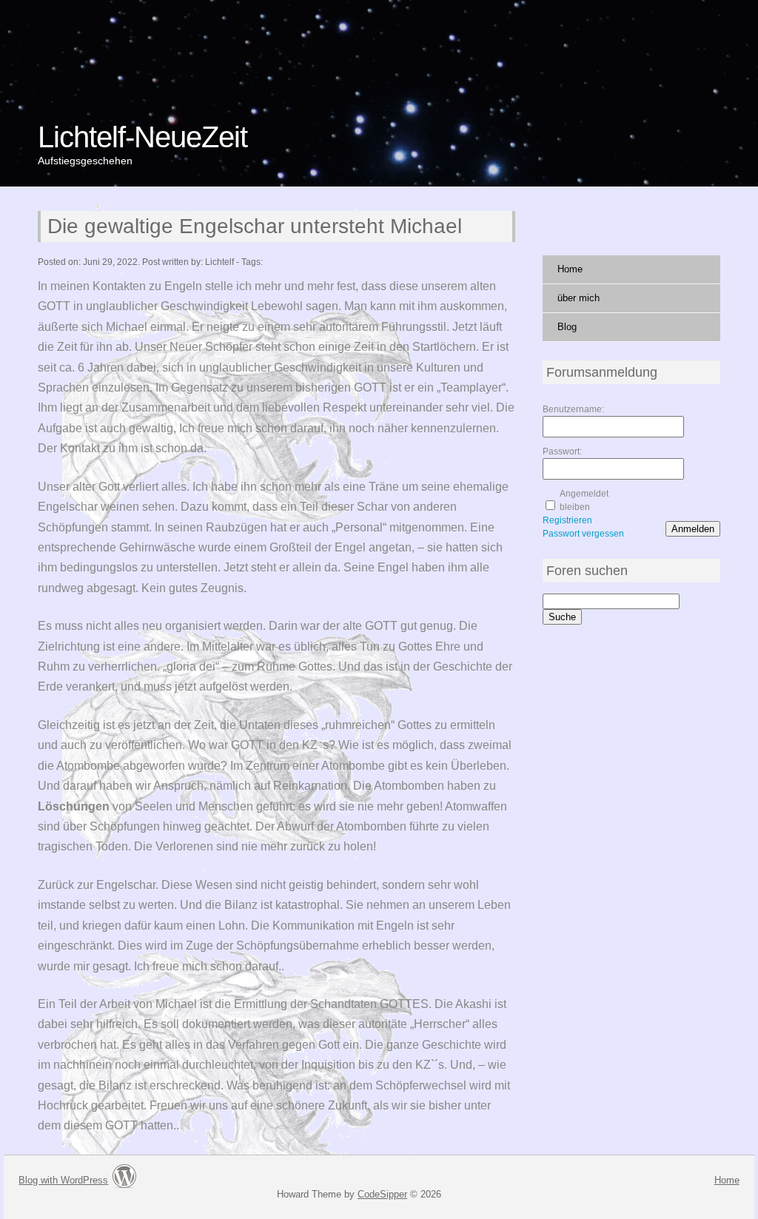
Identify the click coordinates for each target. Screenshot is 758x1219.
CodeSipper (382, 1194)
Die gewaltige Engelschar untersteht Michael (254, 226)
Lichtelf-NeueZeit (142, 137)
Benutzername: (568, 409)
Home (570, 269)
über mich (578, 297)
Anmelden (692, 528)
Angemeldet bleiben (584, 500)
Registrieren (567, 520)
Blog (567, 326)
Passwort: (562, 451)
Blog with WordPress (63, 1180)
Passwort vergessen (583, 533)
